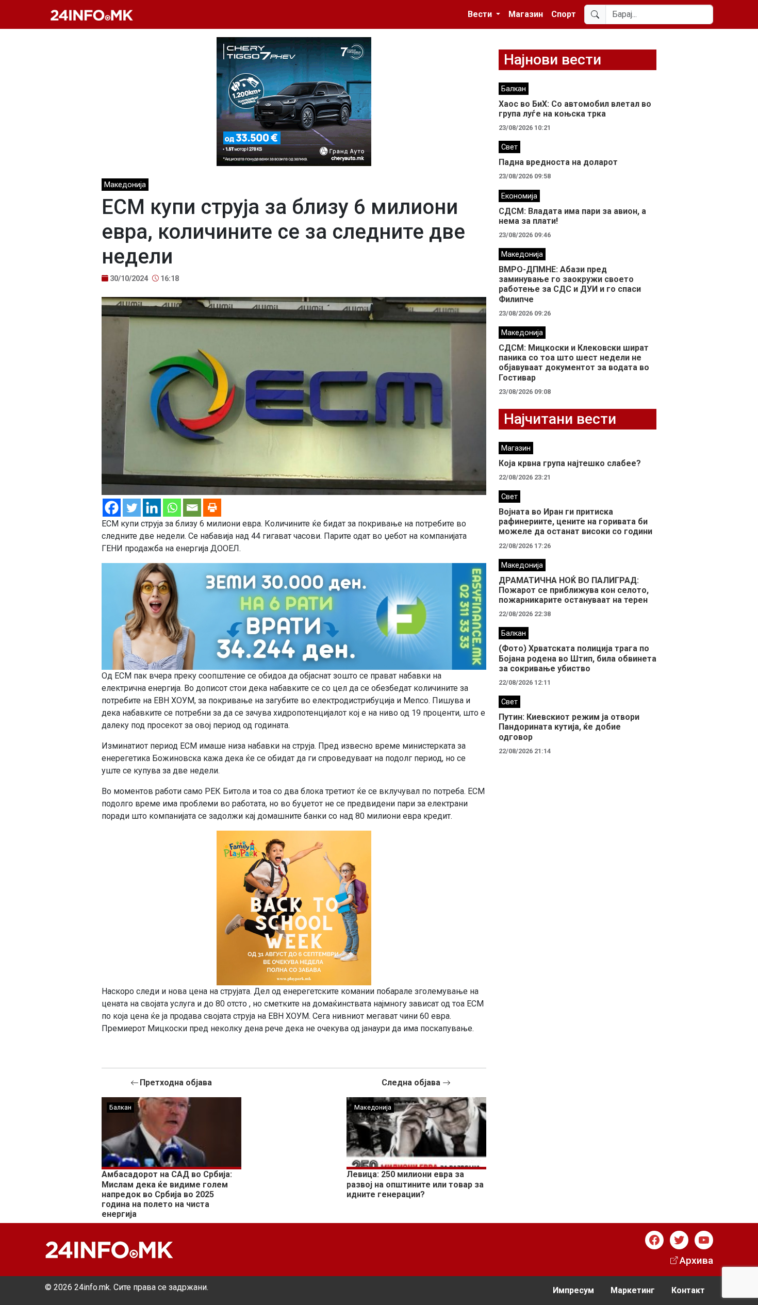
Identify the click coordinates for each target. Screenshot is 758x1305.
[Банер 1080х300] (294, 616)
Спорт (563, 14)
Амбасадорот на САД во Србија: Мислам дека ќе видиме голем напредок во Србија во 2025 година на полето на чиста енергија (167, 1194)
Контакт (688, 1290)
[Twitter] (132, 508)
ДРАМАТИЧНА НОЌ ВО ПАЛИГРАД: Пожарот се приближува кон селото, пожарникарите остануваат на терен (574, 590)
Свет (509, 147)
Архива (696, 1260)
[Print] (212, 508)
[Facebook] (112, 508)
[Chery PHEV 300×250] (294, 101)
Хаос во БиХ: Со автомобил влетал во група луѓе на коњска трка (575, 109)
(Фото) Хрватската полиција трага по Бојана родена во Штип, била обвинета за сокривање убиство (577, 658)
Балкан (120, 1107)
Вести (481, 14)
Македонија (125, 184)
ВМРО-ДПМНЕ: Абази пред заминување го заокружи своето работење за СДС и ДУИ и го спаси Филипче (570, 284)
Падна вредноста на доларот (558, 162)
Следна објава (412, 1082)
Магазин (525, 14)
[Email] (192, 508)
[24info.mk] (92, 14)
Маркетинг (633, 1290)
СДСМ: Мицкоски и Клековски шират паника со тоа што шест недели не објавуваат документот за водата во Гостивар (574, 363)
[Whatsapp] (172, 508)
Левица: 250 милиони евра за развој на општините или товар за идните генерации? (415, 1184)
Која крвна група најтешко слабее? (570, 463)
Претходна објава (176, 1082)
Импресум (573, 1290)
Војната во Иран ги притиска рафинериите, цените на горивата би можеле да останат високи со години (575, 521)
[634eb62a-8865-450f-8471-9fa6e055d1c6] (294, 908)
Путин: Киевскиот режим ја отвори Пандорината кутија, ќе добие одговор (569, 726)
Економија (519, 196)
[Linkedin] (152, 508)
